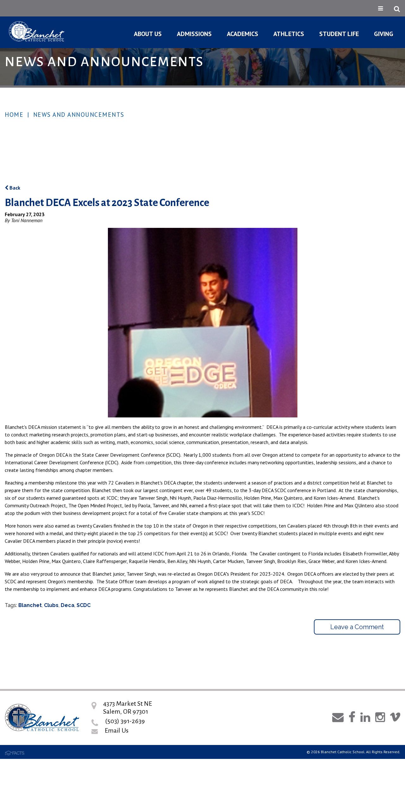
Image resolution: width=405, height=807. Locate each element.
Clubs (51, 605)
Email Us (116, 730)
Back (14, 188)
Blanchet (30, 605)
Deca (67, 605)
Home (14, 114)
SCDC (83, 605)
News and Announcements (78, 114)
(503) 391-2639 (125, 720)
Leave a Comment (357, 627)
